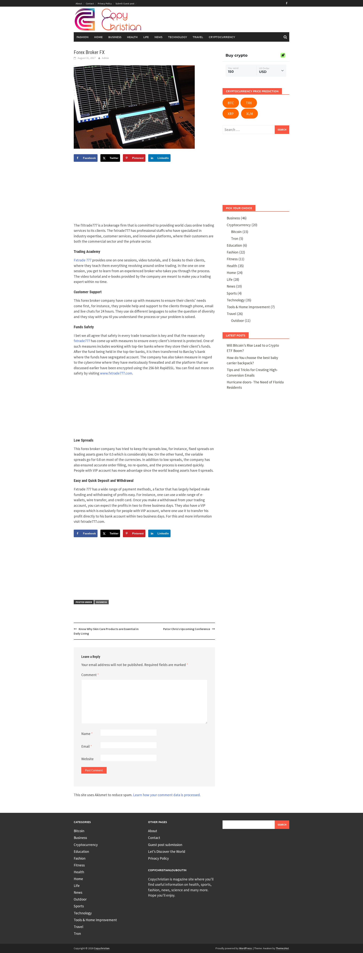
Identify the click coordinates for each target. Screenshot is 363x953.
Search (282, 824)
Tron (234, 238)
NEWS (158, 37)
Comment (90, 674)
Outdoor (237, 320)
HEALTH (132, 37)
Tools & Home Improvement (248, 307)
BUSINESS (114, 37)
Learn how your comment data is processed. (167, 795)
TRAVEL (198, 37)
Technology (236, 300)
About (79, 3)
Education (234, 245)
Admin (105, 58)
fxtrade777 (82, 341)
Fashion (82, 37)
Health (232, 265)
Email (86, 746)
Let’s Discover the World (166, 851)
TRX (249, 103)
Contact (90, 3)
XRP (231, 113)
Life (230, 279)
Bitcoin (236, 231)
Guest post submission (165, 844)
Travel (231, 313)
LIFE (146, 37)
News (231, 286)
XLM (249, 113)
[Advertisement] (216, 21)
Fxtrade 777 (82, 260)
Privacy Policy (105, 3)
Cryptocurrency (222, 37)
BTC (231, 103)
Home (98, 37)
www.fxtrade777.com (116, 373)
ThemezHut (282, 948)
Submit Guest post (125, 3)
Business (101, 602)
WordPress (245, 948)
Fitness (232, 259)
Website (87, 759)
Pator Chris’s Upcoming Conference (186, 629)
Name (87, 733)
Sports (232, 293)
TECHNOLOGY (177, 37)
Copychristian (101, 948)
